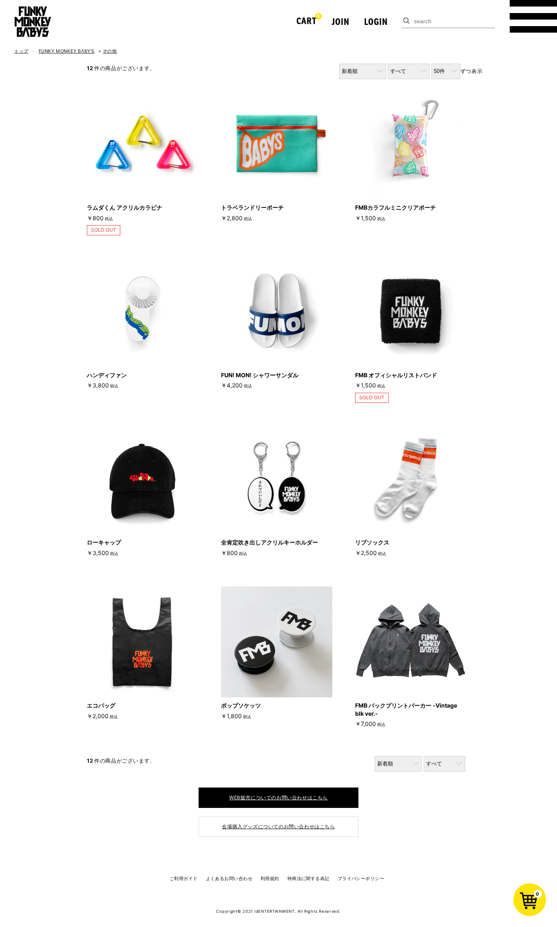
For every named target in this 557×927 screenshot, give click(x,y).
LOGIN (376, 21)
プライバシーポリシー (361, 878)
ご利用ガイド (184, 878)
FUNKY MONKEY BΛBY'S (67, 51)
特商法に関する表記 (308, 878)
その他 (110, 51)
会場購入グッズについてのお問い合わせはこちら (278, 826)
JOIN (340, 21)
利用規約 (270, 878)
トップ (21, 51)
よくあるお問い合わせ (229, 878)
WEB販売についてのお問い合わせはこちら (278, 797)
